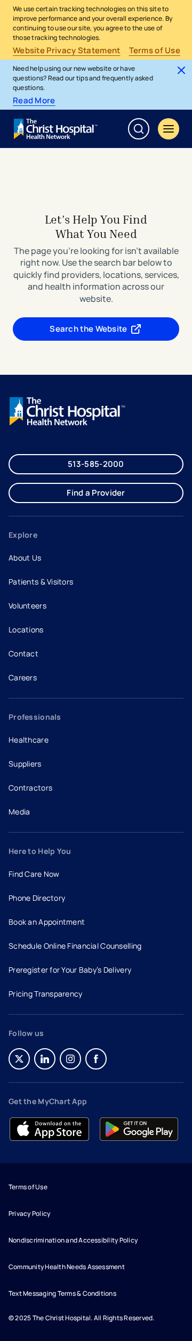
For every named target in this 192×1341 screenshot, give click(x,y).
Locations (26, 629)
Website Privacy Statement (67, 50)
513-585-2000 (96, 464)
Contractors (30, 788)
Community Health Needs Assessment (67, 1266)
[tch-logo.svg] (56, 129)
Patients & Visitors (41, 582)
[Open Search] (138, 128)
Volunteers (27, 605)
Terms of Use (155, 50)
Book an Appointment (47, 923)
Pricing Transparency (46, 994)
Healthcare (29, 740)
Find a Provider (96, 492)
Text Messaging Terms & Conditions (62, 1293)
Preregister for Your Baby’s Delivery (70, 970)
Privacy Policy (29, 1213)
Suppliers (25, 764)
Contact (23, 653)
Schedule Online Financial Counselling (75, 946)
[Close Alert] (181, 70)
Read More (34, 100)
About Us (25, 558)
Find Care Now (34, 874)
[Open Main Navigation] (168, 128)
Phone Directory (37, 898)
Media (19, 812)
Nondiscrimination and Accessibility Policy (73, 1240)
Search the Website (88, 328)
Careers (24, 678)
